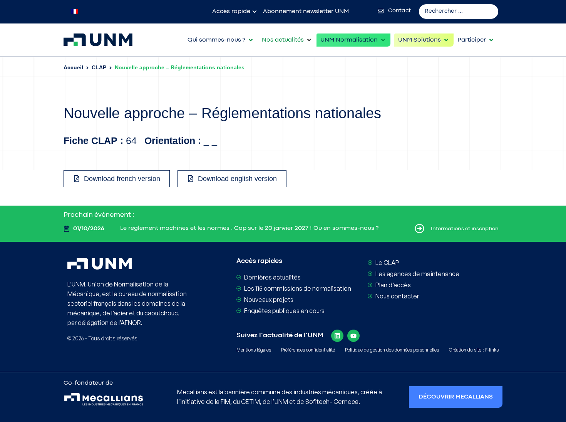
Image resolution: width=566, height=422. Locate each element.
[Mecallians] (103, 400)
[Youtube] (353, 336)
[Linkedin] (337, 336)
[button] (221, 40)
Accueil (73, 67)
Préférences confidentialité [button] (308, 350)
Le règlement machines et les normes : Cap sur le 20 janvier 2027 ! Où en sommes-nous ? (249, 228)
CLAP (99, 67)
